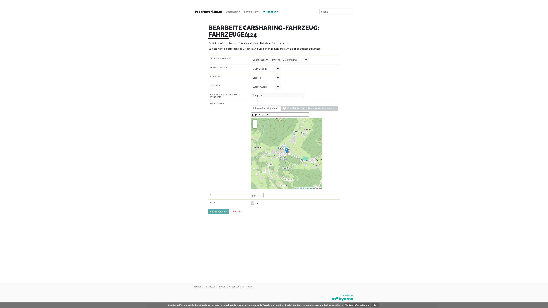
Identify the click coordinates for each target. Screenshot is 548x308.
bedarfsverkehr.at (208, 11)
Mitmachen (198, 287)
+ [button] (255, 122)
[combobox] (277, 59)
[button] (306, 59)
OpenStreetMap (307, 188)
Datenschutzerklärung (231, 287)
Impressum (211, 287)
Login (249, 287)
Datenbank (232, 11)
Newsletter (250, 11)
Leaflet (296, 188)
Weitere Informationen (357, 305)
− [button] (255, 126)
